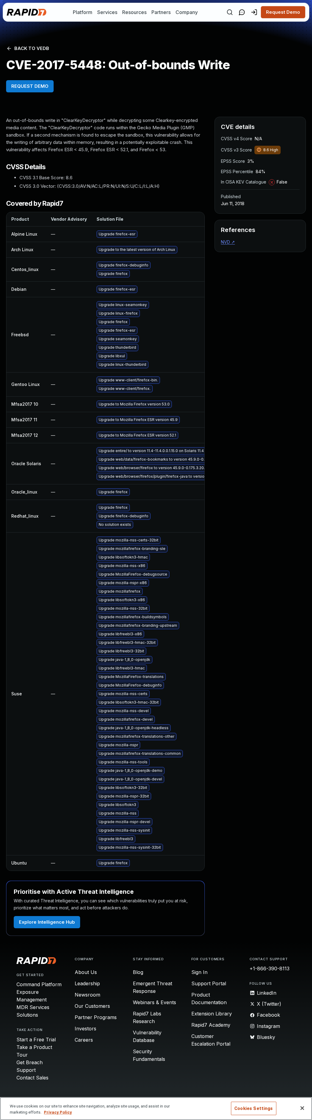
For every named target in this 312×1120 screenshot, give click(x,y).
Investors (85, 1028)
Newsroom (87, 995)
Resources (134, 12)
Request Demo (283, 12)
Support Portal (208, 983)
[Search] (229, 12)
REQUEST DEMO (29, 86)
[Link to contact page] (241, 12)
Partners (161, 12)
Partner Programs (96, 1017)
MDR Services (32, 1007)
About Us (86, 972)
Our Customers (92, 1006)
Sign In (199, 972)
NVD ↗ (228, 241)
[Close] (302, 1108)
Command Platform (39, 984)
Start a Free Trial (36, 1039)
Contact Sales (32, 1078)
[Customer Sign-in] (254, 12)
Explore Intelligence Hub (47, 922)
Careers (84, 1040)
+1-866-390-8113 (269, 968)
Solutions (27, 1015)
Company (187, 12)
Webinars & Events (154, 1002)
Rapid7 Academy (210, 1025)
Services (107, 12)
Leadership (87, 983)
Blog (138, 972)
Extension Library (211, 1014)
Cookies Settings (253, 1108)
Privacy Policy (58, 1112)
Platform (82, 12)
